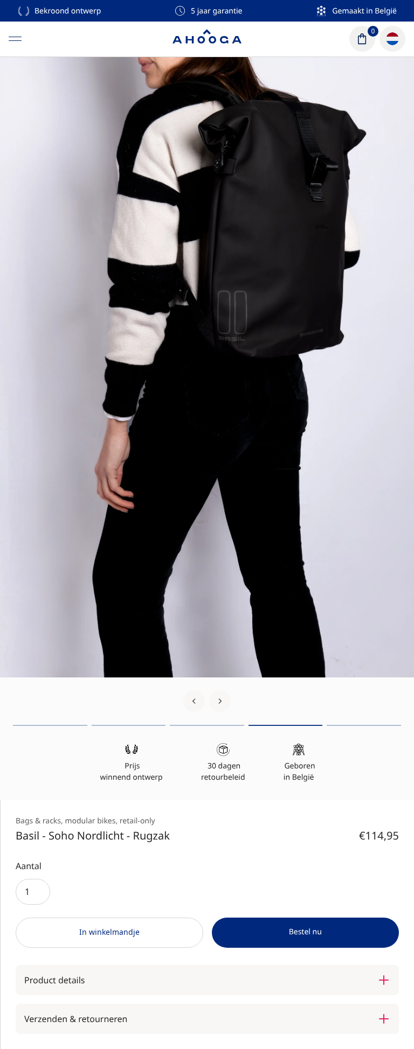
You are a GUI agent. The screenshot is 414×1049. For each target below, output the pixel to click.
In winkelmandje (109, 932)
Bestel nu (305, 932)
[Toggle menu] (15, 38)
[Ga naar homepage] (207, 39)
